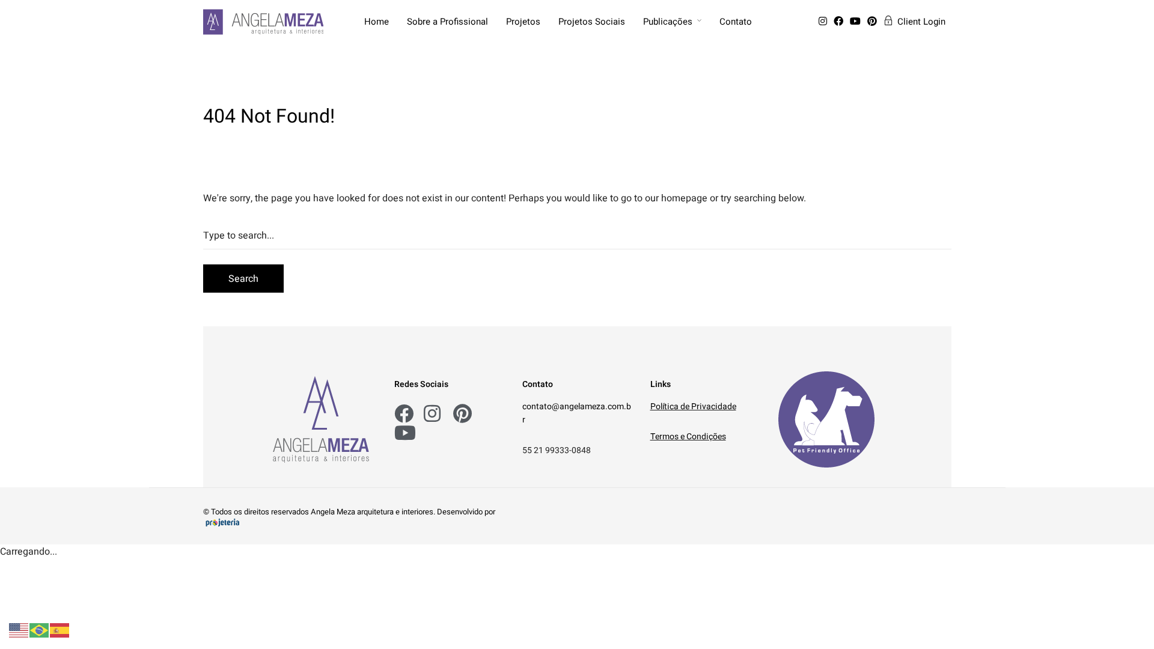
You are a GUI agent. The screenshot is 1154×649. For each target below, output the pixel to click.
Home (376, 21)
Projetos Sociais (591, 21)
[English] (19, 630)
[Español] (60, 630)
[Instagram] (825, 21)
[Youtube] (857, 21)
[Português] (39, 630)
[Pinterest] (874, 21)
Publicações (667, 21)
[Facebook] (840, 21)
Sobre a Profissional (447, 21)
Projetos (523, 21)
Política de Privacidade (693, 406)
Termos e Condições (688, 436)
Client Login (921, 21)
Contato (735, 21)
